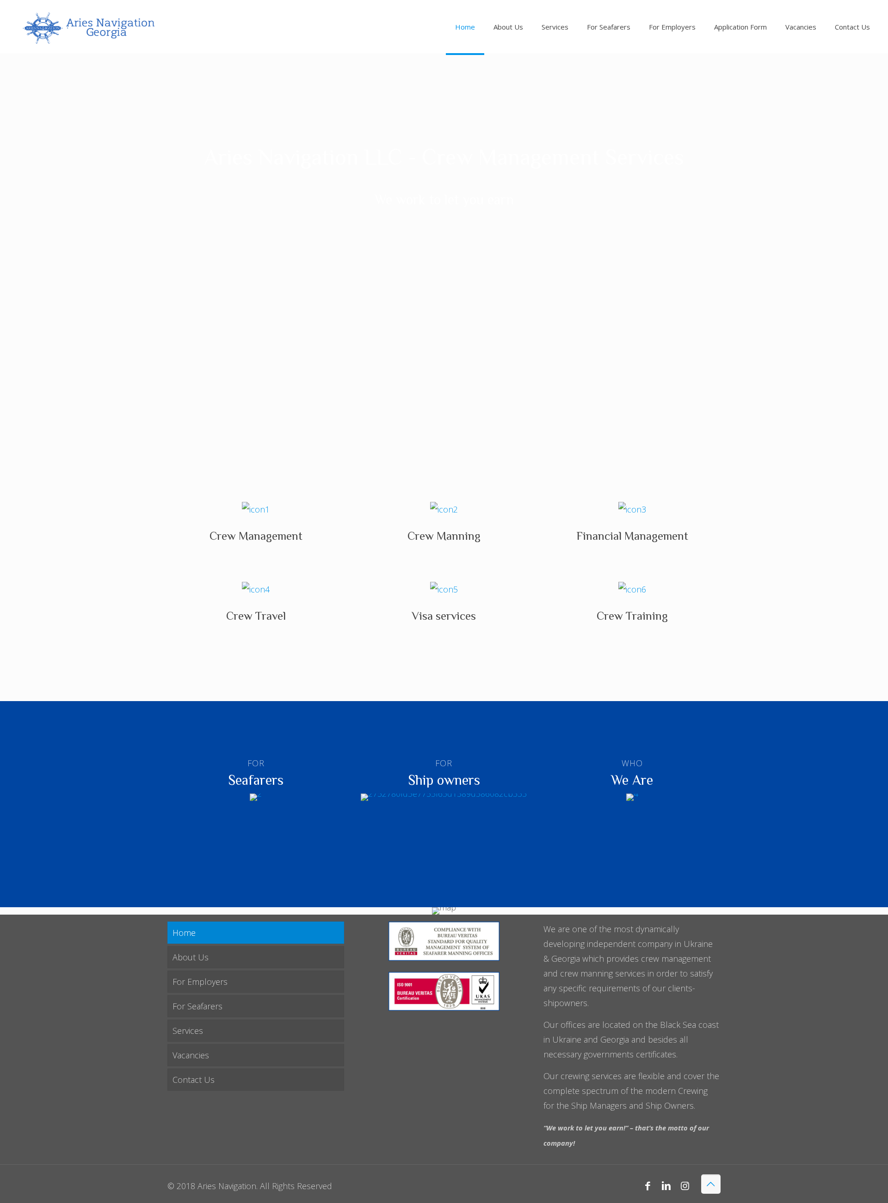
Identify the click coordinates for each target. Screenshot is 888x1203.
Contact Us (194, 1079)
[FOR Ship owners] (444, 797)
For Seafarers (197, 1006)
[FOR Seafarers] (256, 797)
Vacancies (191, 1055)
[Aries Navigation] (87, 26)
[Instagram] (684, 1185)
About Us (191, 957)
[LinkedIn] (666, 1185)
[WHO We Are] (632, 797)
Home (184, 932)
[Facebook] (647, 1185)
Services (188, 1030)
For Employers (200, 981)
